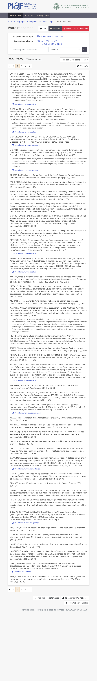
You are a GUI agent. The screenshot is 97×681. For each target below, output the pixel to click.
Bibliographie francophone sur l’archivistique (34, 21)
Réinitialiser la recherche (76, 28)
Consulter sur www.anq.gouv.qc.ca (28, 523)
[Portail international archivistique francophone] (22, 6)
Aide (44, 28)
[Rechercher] (84, 49)
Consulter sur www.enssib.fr (25, 104)
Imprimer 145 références (47, 598)
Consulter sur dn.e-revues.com (26, 170)
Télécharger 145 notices (75, 598)
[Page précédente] (10, 66)
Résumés (83, 66)
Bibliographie (15, 15)
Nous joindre (42, 15)
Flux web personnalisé (77, 603)
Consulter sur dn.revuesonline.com (27, 413)
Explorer (56, 28)
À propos (29, 15)
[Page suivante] (30, 66)
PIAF (10, 21)
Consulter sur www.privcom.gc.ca (27, 145)
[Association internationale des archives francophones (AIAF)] (70, 6)
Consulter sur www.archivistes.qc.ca (28, 469)
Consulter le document (22, 572)
